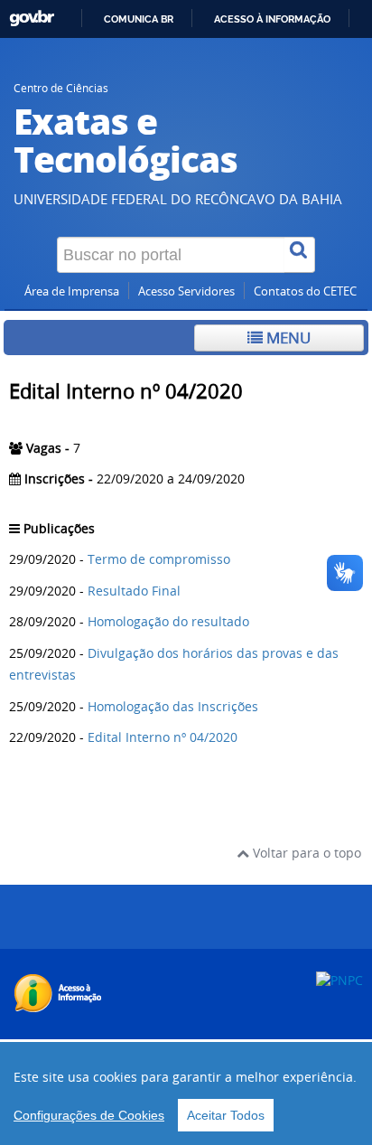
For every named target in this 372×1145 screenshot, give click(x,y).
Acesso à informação (272, 19)
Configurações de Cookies (89, 1115)
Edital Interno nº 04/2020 (162, 737)
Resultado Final (134, 590)
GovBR (31, 18)
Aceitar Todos (226, 1115)
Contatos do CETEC (305, 291)
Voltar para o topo (305, 852)
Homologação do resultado (168, 621)
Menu (287, 337)
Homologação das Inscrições (173, 706)
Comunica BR (138, 19)
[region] (186, 1093)
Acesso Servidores (186, 291)
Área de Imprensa (71, 291)
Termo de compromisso (159, 559)
